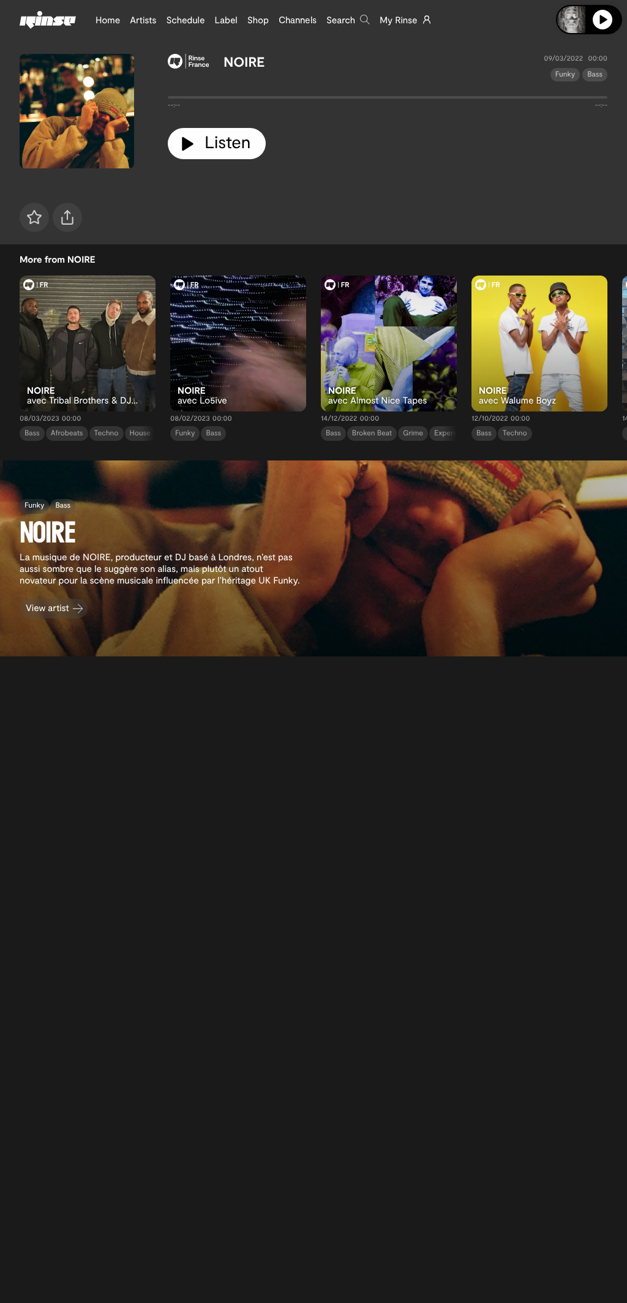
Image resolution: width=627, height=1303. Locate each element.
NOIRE (244, 62)
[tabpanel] (387, 100)
